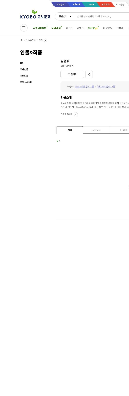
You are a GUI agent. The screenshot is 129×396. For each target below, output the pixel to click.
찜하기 (74, 74)
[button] (89, 74)
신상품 (119, 28)
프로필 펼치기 (66, 114)
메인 (41, 40)
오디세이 (56, 28)
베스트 (69, 28)
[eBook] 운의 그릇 (106, 86)
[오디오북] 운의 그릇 (84, 86)
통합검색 (63, 16)
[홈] (21, 40)
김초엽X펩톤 (39, 28)
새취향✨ (93, 28)
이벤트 (80, 28)
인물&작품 (31, 40)
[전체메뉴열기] (24, 28)
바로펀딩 (107, 28)
